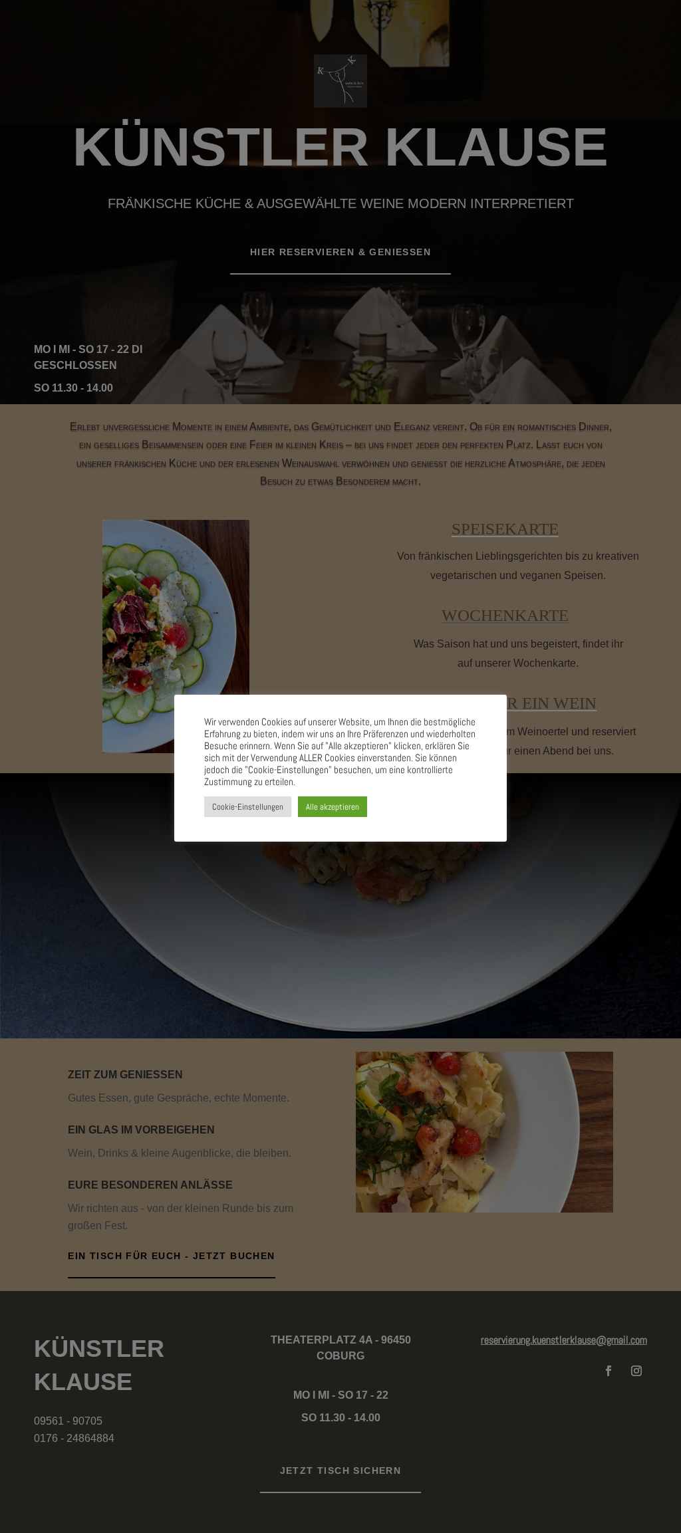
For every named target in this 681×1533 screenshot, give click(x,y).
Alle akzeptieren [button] (332, 806)
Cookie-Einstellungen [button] (247, 806)
